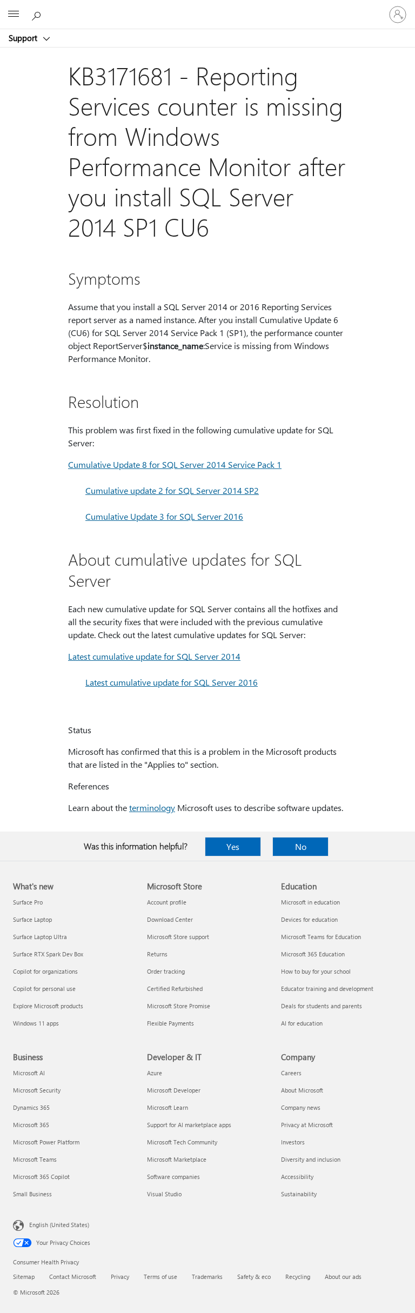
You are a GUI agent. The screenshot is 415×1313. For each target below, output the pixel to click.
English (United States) (59, 1225)
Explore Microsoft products (48, 1006)
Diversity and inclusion (310, 1159)
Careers (291, 1073)
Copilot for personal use (44, 988)
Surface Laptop (32, 919)
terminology (152, 807)
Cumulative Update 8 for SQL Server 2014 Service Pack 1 (175, 464)
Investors (293, 1142)
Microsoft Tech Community (182, 1142)
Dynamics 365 (31, 1107)
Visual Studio (164, 1194)
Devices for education (309, 919)
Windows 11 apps (36, 1023)
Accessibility (297, 1177)
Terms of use (160, 1276)
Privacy (120, 1276)
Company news (300, 1107)
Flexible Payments (170, 1023)
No (300, 846)
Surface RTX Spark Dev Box (48, 954)
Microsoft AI (29, 1073)
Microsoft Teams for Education (321, 937)
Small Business (32, 1194)
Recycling (297, 1276)
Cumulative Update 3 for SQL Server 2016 (164, 516)
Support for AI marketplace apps (189, 1125)
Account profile (166, 902)
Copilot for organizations (45, 971)
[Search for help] (38, 14)
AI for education (302, 1023)
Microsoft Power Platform (46, 1142)
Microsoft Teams (35, 1159)
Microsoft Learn (167, 1107)
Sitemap (24, 1276)
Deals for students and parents (321, 1006)
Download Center (170, 919)
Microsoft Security (37, 1090)
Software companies (173, 1177)
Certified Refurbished (175, 988)
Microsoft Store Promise (178, 1006)
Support (24, 37)
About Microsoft (302, 1090)
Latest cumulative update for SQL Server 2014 (154, 656)
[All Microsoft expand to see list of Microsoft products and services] (13, 15)
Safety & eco (254, 1276)
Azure (154, 1073)
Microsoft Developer (173, 1090)
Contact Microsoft (72, 1276)
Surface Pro (28, 902)
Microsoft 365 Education (313, 954)
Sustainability (299, 1194)
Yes (232, 846)
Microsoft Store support (178, 937)
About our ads (343, 1276)
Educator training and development (327, 988)
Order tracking (166, 971)
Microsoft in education (310, 902)
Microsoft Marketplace (176, 1159)
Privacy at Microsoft (307, 1125)
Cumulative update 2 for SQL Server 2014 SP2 (172, 490)
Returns (157, 954)
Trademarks (207, 1276)
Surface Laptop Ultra (40, 937)
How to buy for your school (316, 971)
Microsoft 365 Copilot (41, 1177)
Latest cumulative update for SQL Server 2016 (171, 682)
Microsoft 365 (31, 1125)
